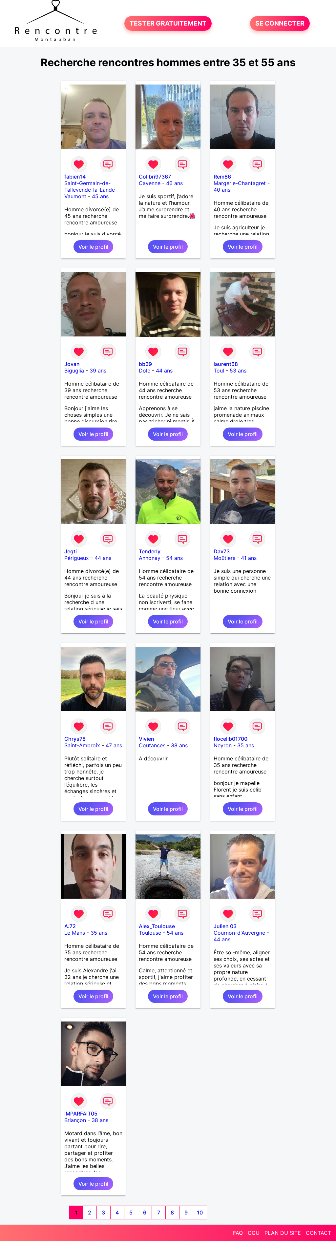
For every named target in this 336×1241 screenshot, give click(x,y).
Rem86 (222, 176)
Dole (144, 370)
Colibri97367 (155, 176)
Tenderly (149, 551)
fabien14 (75, 176)
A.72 (70, 926)
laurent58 (226, 364)
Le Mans (74, 932)
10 (200, 1212)
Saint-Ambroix (82, 745)
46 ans (174, 183)
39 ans (98, 370)
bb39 (145, 364)
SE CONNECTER (279, 24)
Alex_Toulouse (157, 926)
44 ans (164, 370)
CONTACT (318, 1233)
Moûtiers (224, 558)
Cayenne (149, 183)
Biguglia (74, 370)
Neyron (223, 745)
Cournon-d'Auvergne (239, 932)
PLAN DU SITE (282, 1233)
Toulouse (150, 932)
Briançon (75, 1120)
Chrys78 (75, 738)
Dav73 (222, 551)
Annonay (149, 558)
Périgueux (76, 558)
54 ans (174, 558)
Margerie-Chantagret (240, 183)
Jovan (72, 364)
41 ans (249, 558)
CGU (254, 1233)
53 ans (238, 370)
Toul (219, 370)
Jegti (70, 551)
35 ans (245, 745)
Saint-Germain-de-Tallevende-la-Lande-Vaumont (90, 190)
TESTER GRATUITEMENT (168, 24)
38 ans (179, 745)
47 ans (114, 745)
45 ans (100, 196)
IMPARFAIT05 (80, 1113)
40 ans (222, 189)
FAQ (238, 1233)
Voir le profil (93, 246)
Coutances (152, 745)
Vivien (146, 738)
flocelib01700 (230, 738)
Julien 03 (225, 926)
